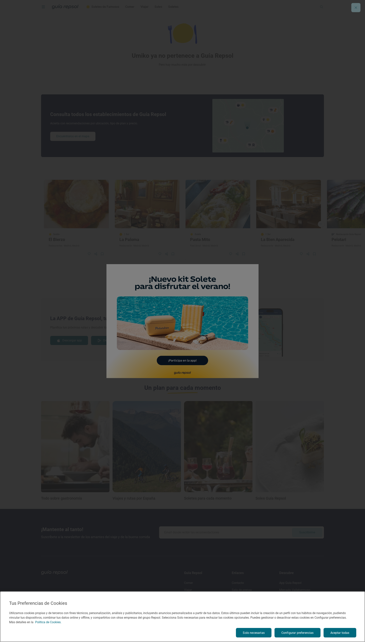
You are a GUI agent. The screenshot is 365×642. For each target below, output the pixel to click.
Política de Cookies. (48, 622)
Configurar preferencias (297, 633)
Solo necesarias (253, 633)
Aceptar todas (339, 633)
